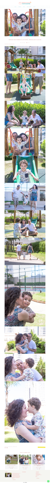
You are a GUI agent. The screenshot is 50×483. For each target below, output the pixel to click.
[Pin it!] (27, 71)
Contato (34, 6)
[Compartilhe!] (25, 71)
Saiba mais (14, 479)
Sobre (24, 6)
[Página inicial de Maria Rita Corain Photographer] (25, 3)
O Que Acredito (29, 6)
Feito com (25, 482)
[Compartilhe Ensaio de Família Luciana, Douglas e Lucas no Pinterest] (7, 447)
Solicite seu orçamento (41, 447)
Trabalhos (19, 6)
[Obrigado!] (23, 71)
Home (15, 6)
